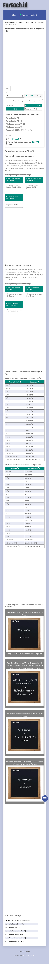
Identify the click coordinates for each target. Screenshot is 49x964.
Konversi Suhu (28, 22)
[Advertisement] (24, 58)
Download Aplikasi (29, 15)
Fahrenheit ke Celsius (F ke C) (15, 934)
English (27, 951)
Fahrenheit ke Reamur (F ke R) (15, 938)
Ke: (25, 93)
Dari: (7, 93)
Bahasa (21, 951)
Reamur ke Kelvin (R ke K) (13, 927)
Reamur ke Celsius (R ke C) (14, 924)
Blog (14, 15)
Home (7, 22)
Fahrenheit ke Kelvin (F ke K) (14, 941)
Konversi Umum (16, 22)
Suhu (7, 88)
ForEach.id (18, 955)
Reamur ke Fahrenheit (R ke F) (15, 931)
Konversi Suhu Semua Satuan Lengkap (17, 920)
